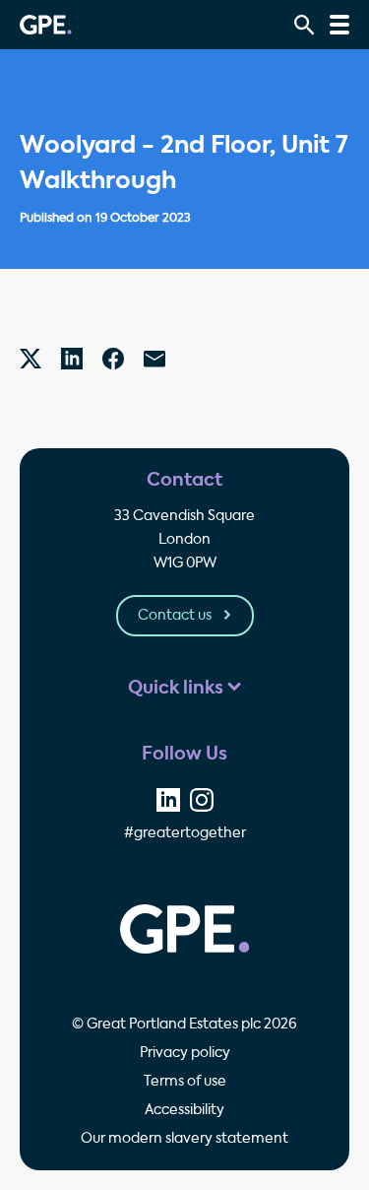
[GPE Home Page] (46, 24)
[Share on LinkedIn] (168, 800)
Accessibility (184, 1110)
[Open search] (304, 25)
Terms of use (185, 1082)
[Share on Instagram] (202, 800)
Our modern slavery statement (184, 1139)
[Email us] (154, 358)
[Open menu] (339, 24)
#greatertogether (185, 833)
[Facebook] (113, 358)
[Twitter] (30, 358)
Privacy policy (185, 1053)
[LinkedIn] (72, 358)
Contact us (176, 616)
